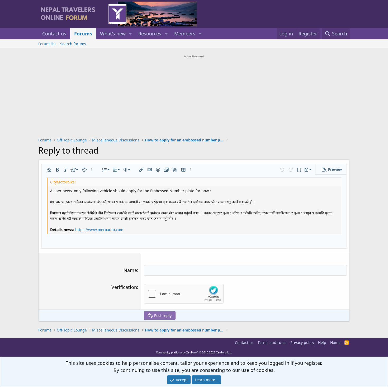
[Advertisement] (194, 97)
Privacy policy (302, 342)
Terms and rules (272, 342)
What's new (113, 33)
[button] (130, 33)
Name (130, 270)
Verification (124, 287)
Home (335, 342)
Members (184, 33)
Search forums (73, 43)
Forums (83, 33)
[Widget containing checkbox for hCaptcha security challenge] (184, 294)
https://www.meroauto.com (99, 229)
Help (322, 342)
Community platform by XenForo (194, 352)
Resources (149, 33)
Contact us (54, 33)
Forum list (47, 43)
